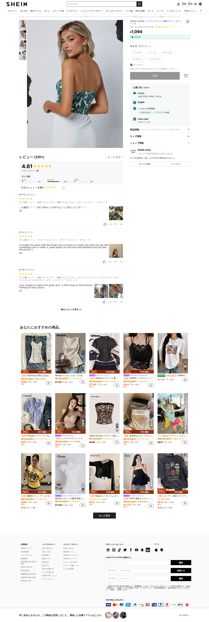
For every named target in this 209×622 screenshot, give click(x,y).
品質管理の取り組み (28, 577)
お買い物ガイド (48, 548)
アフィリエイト (48, 579)
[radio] (137, 52)
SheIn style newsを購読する (118, 557)
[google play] (162, 551)
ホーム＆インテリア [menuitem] (114, 11)
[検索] (139, 4)
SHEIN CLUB (26, 581)
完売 (155, 75)
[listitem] (36, 360)
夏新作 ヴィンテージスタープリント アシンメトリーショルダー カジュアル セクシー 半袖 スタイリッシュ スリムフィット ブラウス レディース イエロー (36, 496)
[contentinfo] (148, 604)
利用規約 (137, 586)
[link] (184, 4)
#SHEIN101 (25, 571)
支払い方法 (46, 552)
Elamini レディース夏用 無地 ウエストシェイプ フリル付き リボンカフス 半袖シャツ (70, 498)
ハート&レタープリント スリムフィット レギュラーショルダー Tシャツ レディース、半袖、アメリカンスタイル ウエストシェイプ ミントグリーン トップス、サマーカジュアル (173, 436)
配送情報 (45, 555)
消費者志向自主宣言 (28, 574)
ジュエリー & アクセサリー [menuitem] (91, 11)
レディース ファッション (53, 17)
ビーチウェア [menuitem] (72, 11)
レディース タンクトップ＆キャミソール (114, 17)
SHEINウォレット (70, 559)
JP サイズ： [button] (143, 46)
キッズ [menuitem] (150, 11)
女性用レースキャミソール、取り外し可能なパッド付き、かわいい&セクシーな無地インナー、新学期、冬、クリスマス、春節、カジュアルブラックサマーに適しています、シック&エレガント (139, 378)
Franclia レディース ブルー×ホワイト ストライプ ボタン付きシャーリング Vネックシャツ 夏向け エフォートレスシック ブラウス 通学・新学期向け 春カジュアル (36, 436)
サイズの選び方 (48, 572)
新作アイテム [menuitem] (35, 11)
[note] (36, 371)
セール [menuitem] (47, 11)
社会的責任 (25, 552)
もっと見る (104, 515)
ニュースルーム (27, 555)
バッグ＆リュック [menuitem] (173, 11)
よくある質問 (68, 569)
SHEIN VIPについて (49, 576)
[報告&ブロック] (121, 224)
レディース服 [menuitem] (58, 11)
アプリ (156, 544)
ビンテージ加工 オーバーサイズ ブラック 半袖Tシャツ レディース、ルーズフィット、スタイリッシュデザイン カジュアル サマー (173, 496)
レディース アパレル (34, 17)
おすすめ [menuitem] (23, 11)
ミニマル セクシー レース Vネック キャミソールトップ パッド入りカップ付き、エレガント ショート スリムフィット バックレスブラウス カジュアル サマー (71, 438)
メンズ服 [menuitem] (129, 11)
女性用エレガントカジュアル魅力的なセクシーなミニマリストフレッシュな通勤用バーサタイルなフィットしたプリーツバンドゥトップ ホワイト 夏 (139, 436)
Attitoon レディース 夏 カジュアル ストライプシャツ (105, 378)
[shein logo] (16, 4)
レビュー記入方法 (70, 562)
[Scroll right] (201, 11)
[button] (195, 4)
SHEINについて (27, 548)
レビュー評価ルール (71, 565)
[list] (128, 550)
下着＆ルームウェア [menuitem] (192, 11)
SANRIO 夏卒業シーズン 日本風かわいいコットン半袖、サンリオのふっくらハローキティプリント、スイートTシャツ (173, 375)
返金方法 (45, 562)
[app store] (156, 551)
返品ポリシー (47, 559)
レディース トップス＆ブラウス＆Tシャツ (80, 17)
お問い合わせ (68, 548)
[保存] (186, 76)
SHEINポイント (69, 552)
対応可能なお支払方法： (115, 600)
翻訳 (21, 211)
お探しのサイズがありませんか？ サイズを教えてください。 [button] (153, 69)
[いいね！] (105, 224)
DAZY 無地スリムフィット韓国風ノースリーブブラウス (139, 498)
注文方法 (45, 565)
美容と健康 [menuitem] (140, 11)
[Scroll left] (197, 11)
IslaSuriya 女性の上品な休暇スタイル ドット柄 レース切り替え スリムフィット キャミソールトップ (36, 375)
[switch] (62, 187)
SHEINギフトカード (71, 555)
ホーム (21, 17)
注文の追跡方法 (48, 569)
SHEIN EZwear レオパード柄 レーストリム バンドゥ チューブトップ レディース (104, 436)
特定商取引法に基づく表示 (29, 563)
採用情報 (24, 559)
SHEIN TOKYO (26, 567)
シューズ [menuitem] (159, 11)
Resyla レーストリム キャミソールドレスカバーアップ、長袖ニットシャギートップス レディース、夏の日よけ (105, 496)
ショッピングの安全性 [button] (146, 109)
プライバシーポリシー (158, 586)
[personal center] (178, 4)
